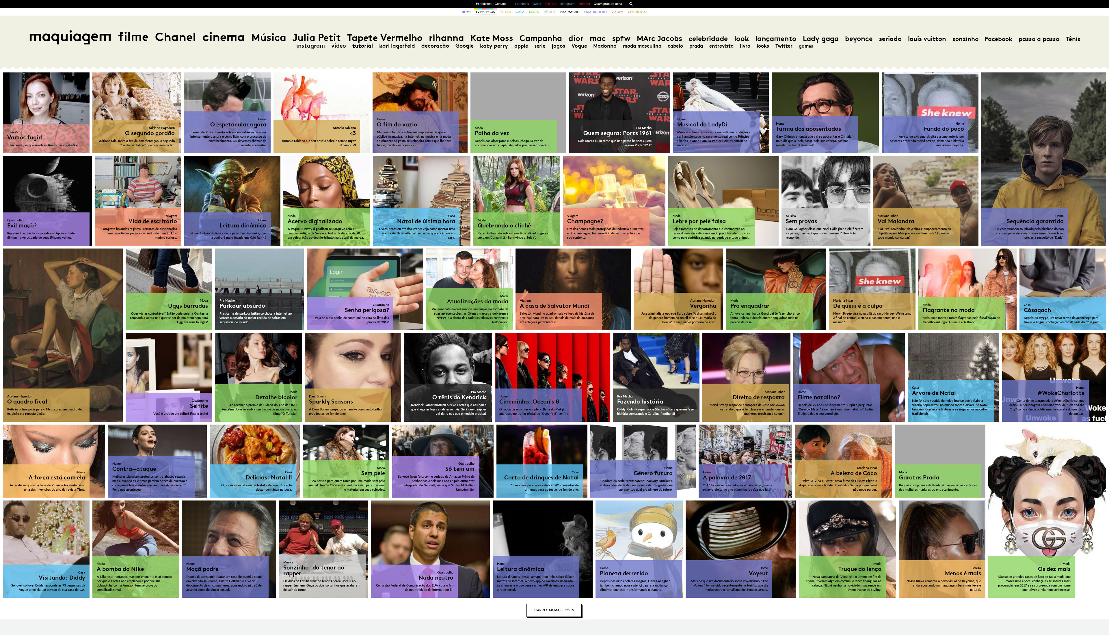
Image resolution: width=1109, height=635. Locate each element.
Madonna (605, 46)
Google (464, 45)
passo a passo (1039, 39)
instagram (310, 45)
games (806, 46)
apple (521, 46)
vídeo (338, 45)
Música (550, 12)
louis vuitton (927, 39)
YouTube (551, 3)
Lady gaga (821, 38)
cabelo (675, 46)
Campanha (541, 38)
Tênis (1073, 39)
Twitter (537, 3)
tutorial (362, 45)
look (741, 38)
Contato (500, 3)
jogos (558, 46)
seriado (890, 39)
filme (133, 36)
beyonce (859, 38)
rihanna (446, 38)
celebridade (708, 38)
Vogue (579, 46)
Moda (534, 12)
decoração (435, 45)
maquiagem (70, 36)
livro (745, 46)
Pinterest (584, 3)
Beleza (505, 12)
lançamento (776, 38)
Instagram (567, 3)
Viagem (617, 12)
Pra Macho (570, 12)
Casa (520, 12)
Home (466, 12)
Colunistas (637, 12)
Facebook (522, 3)
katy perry (494, 45)
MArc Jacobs (659, 38)
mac (598, 38)
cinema (223, 36)
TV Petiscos (485, 12)
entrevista (721, 46)
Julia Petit (317, 37)
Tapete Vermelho (385, 38)
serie (539, 46)
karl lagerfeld (397, 45)
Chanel (175, 36)
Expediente (484, 3)
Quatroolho (595, 12)
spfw (621, 38)
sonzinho (965, 39)
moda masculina (642, 46)
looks (763, 46)
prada (696, 46)
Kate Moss (491, 38)
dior (575, 38)
